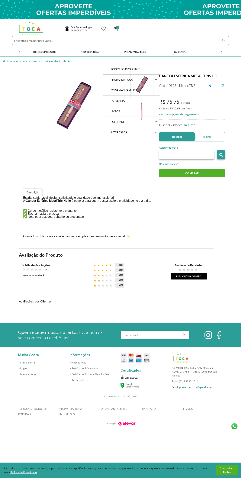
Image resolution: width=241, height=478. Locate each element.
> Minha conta (26, 362)
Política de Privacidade (23, 472)
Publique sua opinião (188, 276)
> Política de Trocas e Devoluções (89, 374)
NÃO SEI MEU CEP (168, 164)
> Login (22, 368)
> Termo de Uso (78, 380)
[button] (221, 154)
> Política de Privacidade (83, 368)
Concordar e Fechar (227, 470)
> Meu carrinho (27, 374)
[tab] (33, 192)
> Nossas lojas (77, 362)
